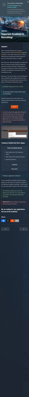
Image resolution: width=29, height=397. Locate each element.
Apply (14, 107)
